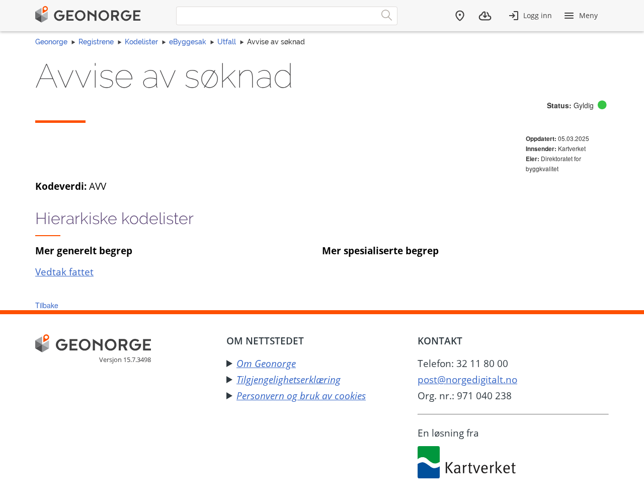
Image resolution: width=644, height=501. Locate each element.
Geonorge (51, 42)
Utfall (226, 42)
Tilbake (46, 305)
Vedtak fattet (64, 271)
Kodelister (141, 42)
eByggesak (187, 42)
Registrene (96, 42)
